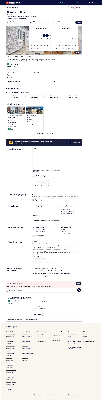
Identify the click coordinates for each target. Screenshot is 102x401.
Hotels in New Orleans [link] (11, 343)
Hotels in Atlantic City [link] (11, 374)
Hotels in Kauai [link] (25, 355)
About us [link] (85, 334)
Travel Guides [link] (86, 338)
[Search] (79, 290)
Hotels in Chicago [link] (10, 338)
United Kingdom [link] (14, 319)
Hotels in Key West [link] (10, 377)
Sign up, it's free (76, 142)
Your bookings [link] (40, 334)
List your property (70, 2)
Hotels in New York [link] (10, 336)
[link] (78, 7)
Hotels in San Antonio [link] (11, 370)
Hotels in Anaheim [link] (10, 386)
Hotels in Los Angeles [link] (11, 353)
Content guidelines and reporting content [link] (73, 344)
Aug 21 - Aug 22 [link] (15, 97)
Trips (85, 2)
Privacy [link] (69, 336)
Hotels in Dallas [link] (9, 389)
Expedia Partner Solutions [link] (58, 337)
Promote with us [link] (56, 340)
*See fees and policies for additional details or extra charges (46, 220)
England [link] (20, 319)
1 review (10, 303)
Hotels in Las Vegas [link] (10, 334)
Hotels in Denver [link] (9, 360)
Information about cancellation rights (41, 200)
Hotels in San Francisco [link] (11, 350)
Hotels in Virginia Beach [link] (11, 382)
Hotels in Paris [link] (9, 358)
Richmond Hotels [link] (27, 319)
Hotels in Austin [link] (9, 365)
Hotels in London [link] (10, 379)
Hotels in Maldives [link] (26, 341)
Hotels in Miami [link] (9, 355)
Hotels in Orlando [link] (10, 341)
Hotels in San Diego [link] (10, 346)
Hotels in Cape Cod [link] (26, 360)
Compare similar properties (45, 133)
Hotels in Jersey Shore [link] (26, 348)
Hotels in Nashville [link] (10, 348)
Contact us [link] (39, 338)
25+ (79, 52)
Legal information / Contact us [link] (74, 341)
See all (8, 77)
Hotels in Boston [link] (10, 372)
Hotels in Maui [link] (25, 350)
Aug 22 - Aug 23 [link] (34, 97)
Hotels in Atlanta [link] (10, 367)
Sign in (94, 2)
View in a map (36, 171)
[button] (35, 35)
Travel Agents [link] (55, 342)
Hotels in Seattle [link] (10, 384)
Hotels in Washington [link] (11, 362)
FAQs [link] (38, 336)
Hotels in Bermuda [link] (26, 343)
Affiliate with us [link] (56, 335)
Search (79, 22)
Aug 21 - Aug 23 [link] (54, 97)
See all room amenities (38, 235)
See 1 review (10, 66)
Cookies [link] (69, 338)
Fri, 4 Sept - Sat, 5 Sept (38, 23)
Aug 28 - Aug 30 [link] (73, 97)
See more (34, 190)
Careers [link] (85, 336)
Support (79, 2)
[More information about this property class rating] (13, 14)
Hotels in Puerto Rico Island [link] (28, 353)
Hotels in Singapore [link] (26, 338)
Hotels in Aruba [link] (25, 334)
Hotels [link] (8, 319)
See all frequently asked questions (41, 276)
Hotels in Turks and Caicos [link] (27, 336)
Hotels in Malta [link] (25, 346)
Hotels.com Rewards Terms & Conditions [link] (74, 348)
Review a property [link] (41, 341)
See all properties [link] (13, 7)
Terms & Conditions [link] (72, 334)
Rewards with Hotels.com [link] (88, 341)
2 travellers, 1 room (61, 23)
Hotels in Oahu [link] (25, 358)
